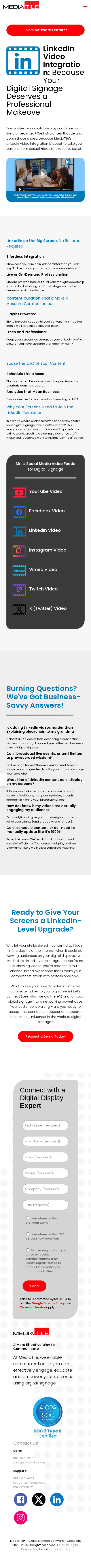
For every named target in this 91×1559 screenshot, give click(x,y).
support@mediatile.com (30, 1482)
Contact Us (25, 1443)
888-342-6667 (23, 1478)
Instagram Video (47, 550)
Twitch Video (43, 589)
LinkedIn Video (45, 530)
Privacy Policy (23, 1487)
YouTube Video (46, 491)
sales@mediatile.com (29, 1462)
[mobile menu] (85, 6)
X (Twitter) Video (48, 608)
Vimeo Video (43, 569)
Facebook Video (47, 511)
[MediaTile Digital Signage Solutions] (21, 6)
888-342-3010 (23, 1458)
